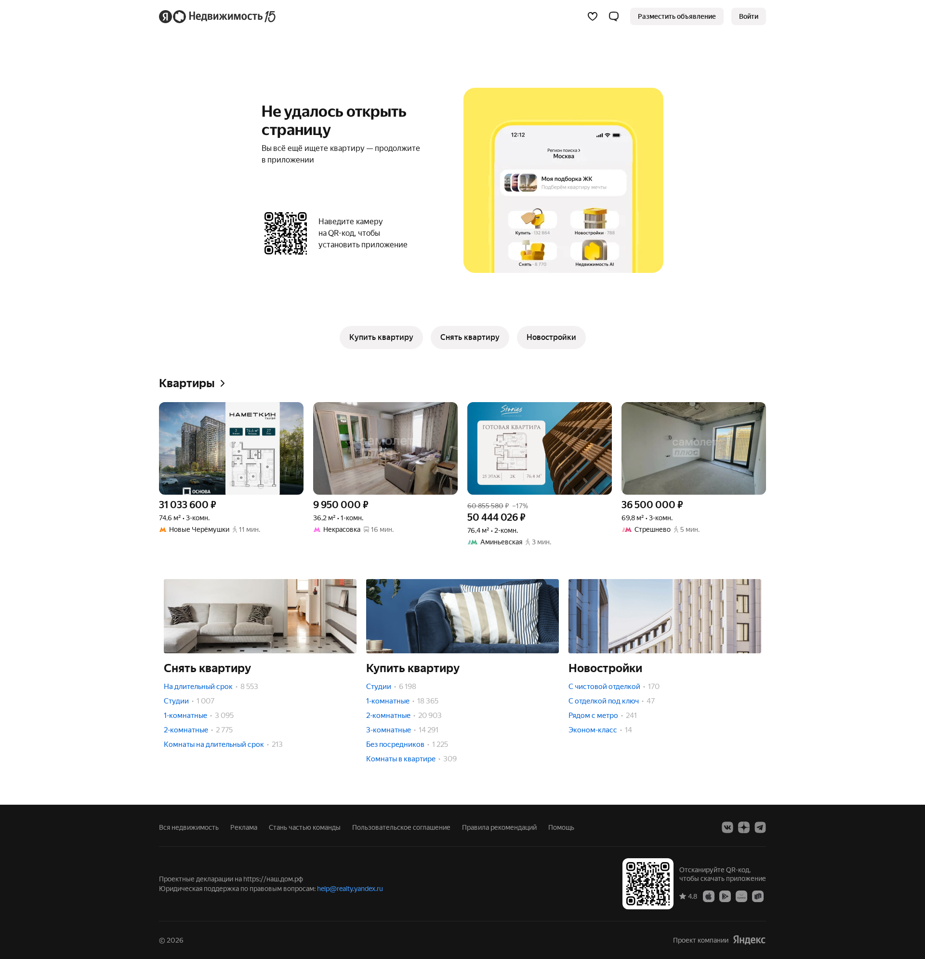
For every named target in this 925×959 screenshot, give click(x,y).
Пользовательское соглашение (401, 827)
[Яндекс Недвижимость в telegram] (760, 827)
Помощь (561, 827)
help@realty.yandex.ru (350, 888)
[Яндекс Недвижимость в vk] (727, 827)
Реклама (243, 827)
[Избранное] (592, 16)
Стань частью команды (305, 827)
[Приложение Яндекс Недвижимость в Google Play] (725, 896)
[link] (748, 16)
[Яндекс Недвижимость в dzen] (744, 827)
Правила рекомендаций (499, 827)
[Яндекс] (749, 940)
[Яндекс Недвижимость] (218, 16)
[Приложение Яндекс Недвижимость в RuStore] (758, 896)
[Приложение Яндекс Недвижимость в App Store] (708, 896)
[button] (613, 16)
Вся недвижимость (189, 827)
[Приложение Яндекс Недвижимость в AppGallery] (741, 896)
